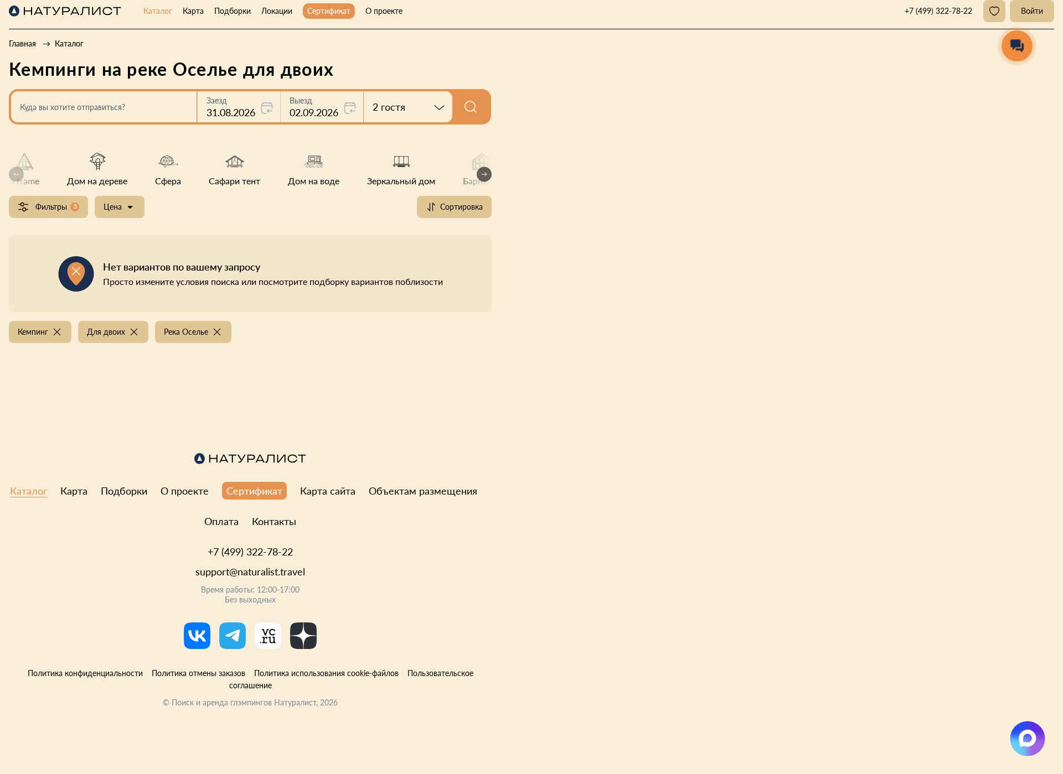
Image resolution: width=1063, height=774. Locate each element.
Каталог (157, 10)
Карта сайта (327, 491)
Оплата (221, 521)
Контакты (274, 521)
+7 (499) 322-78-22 (250, 552)
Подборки (232, 10)
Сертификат (328, 10)
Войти (1032, 10)
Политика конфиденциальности (85, 673)
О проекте (384, 10)
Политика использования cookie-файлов (326, 673)
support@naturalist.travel (250, 571)
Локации (276, 10)
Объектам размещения (423, 491)
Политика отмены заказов (198, 673)
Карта (193, 10)
